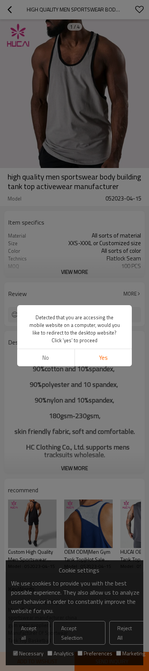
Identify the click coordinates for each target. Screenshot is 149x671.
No (45, 357)
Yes (103, 357)
